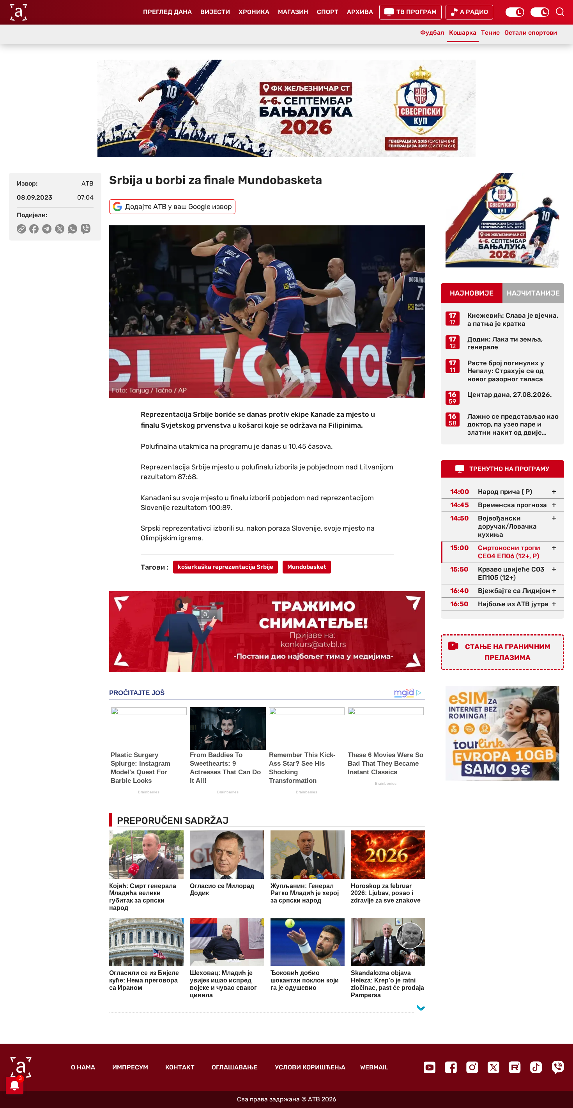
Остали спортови (530, 32)
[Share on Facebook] (34, 229)
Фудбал (432, 32)
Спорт (327, 12)
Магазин (293, 12)
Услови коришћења (310, 1067)
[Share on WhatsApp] (73, 229)
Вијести (215, 12)
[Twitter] (493, 1067)
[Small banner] (502, 220)
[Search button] (559, 11)
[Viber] (558, 1067)
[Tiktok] (536, 1067)
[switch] (515, 12)
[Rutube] (515, 1067)
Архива (360, 12)
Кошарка (462, 32)
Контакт (180, 1067)
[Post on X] (60, 229)
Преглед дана (167, 12)
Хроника (254, 12)
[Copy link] (21, 229)
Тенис (490, 32)
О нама (83, 1067)
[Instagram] (472, 1067)
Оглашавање (235, 1067)
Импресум (130, 1067)
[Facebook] (451, 1067)
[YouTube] (429, 1067)
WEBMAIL (374, 1067)
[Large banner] (286, 108)
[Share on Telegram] (47, 229)
